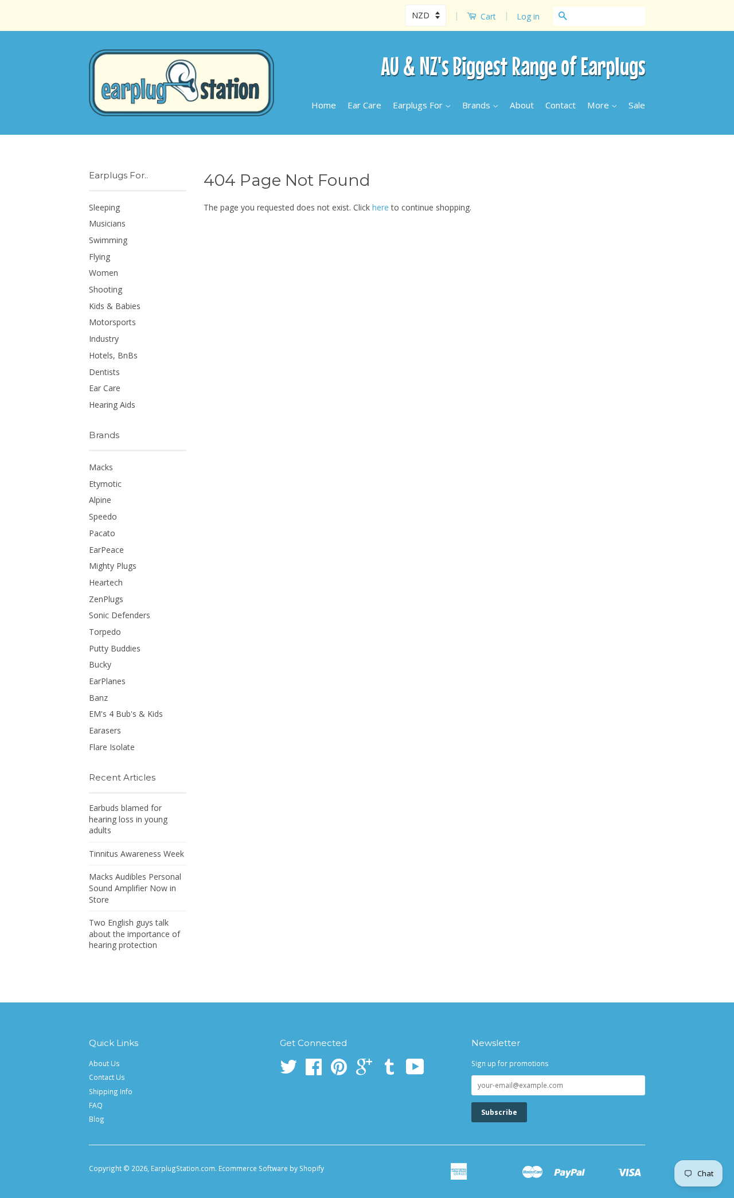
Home (323, 105)
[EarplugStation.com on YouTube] (415, 1070)
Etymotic (105, 483)
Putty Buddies (114, 648)
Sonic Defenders (119, 615)
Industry (104, 338)
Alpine (100, 499)
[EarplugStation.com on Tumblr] (389, 1070)
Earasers (105, 730)
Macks (101, 467)
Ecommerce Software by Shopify (271, 1168)
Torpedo (105, 631)
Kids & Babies (114, 306)
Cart (487, 16)
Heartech (106, 582)
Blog (96, 1118)
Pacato (102, 533)
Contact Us (107, 1077)
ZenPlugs (106, 599)
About (522, 105)
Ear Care (364, 105)
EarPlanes (107, 681)
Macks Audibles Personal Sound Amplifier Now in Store (135, 887)
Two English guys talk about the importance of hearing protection (134, 933)
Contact (560, 105)
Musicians (107, 223)
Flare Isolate (112, 747)
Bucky (100, 664)
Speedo (103, 516)
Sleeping (104, 207)
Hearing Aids (112, 404)
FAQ (96, 1105)
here (380, 207)
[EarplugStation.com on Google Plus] (364, 1070)
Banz (98, 697)
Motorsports (112, 322)
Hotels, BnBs (113, 355)
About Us (104, 1063)
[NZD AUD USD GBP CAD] (426, 15)
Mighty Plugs (112, 565)
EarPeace (106, 549)
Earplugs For (419, 105)
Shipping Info (110, 1091)
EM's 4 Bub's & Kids (126, 713)
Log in (528, 16)
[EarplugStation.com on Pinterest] (339, 1070)
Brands (477, 105)
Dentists (104, 371)
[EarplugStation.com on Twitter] (288, 1070)
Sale (636, 105)
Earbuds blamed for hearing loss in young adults (128, 819)
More (599, 105)
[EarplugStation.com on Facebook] (313, 1070)
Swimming (108, 240)
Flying (99, 256)
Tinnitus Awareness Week (136, 853)
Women (103, 272)
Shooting (105, 289)
